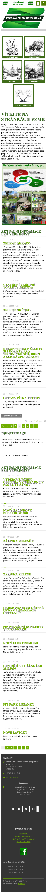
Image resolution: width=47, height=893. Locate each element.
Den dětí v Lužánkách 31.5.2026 (22, 667)
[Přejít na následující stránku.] (32, 426)
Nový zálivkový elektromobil (17, 511)
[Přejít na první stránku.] (3, 426)
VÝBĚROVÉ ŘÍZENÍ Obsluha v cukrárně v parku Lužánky (23, 482)
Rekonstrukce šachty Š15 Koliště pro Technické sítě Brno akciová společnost (23, 352)
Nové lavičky (15, 732)
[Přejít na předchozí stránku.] (7, 426)
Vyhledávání (43, 3)
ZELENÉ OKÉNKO (16, 243)
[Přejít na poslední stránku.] (36, 426)
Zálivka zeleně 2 (18, 541)
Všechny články (10, 415)
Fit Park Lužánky (18, 704)
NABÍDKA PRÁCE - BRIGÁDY (23, 839)
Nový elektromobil (21, 643)
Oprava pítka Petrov (21, 398)
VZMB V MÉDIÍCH (23, 842)
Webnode (21, 884)
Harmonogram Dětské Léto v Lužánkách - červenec (23, 610)
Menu (38, 3)
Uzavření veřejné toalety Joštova (19, 285)
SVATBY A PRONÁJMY (23, 836)
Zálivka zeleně (17, 574)
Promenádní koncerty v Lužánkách (23, 627)
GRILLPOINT (24, 834)
